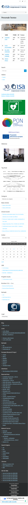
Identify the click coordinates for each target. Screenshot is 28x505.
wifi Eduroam (5, 436)
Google (4, 451)
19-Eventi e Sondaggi (7, 409)
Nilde (4, 467)
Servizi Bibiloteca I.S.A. (8, 465)
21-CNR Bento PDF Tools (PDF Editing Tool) (12, 412)
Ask (3, 447)
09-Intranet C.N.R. (6, 391)
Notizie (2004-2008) (6, 205)
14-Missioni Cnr (6, 400)
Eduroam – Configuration (9, 438)
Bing (4, 449)
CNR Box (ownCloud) (7, 432)
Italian (3, 79)
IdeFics (4, 356)
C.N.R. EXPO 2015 (7, 339)
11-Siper (4, 394)
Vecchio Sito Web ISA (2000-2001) (10, 475)
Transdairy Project (6, 365)
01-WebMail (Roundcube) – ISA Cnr (10, 376)
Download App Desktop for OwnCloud (12, 434)
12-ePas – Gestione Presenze (9, 396)
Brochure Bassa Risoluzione (8, 288)
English (4, 77)
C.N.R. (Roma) (5, 268)
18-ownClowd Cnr (6, 407)
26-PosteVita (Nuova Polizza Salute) (10, 421)
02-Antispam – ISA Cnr (8, 378)
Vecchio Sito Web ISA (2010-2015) (10, 480)
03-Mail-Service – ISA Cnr (8, 380)
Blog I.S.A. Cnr (6, 325)
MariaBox (5, 358)
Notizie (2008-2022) (6, 207)
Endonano (5, 361)
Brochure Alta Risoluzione (7, 285)
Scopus (4, 454)
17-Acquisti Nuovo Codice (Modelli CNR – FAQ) (13, 405)
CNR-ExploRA (6, 458)
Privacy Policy (5, 316)
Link (3, 294)
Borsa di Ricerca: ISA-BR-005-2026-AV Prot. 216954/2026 (14, 231)
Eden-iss (4, 363)
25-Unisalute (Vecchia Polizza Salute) (11, 419)
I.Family (4, 354)
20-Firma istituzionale (7, 410)
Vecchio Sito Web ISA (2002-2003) (10, 476)
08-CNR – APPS (6, 389)
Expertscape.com (5, 299)
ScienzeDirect (6, 456)
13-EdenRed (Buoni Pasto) (8, 398)
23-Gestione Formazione (8, 416)
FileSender (5, 430)
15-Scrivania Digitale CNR (8, 401)
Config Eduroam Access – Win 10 (11, 440)
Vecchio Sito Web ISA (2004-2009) (10, 478)
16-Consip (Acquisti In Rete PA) (9, 403)
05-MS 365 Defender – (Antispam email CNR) (12, 384)
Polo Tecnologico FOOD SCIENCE (10, 371)
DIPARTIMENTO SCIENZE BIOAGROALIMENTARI (12, 270)
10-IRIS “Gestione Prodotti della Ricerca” (11, 393)
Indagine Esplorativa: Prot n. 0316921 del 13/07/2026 (13, 223)
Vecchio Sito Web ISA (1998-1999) (10, 473)
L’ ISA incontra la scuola (7, 279)
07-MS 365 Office (6, 387)
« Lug (2, 261)
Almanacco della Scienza (8, 338)
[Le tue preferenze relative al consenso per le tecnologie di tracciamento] (25, 501)
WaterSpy (5, 360)
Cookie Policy (14, 488)
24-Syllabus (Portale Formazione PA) (11, 418)
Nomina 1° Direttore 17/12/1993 (7, 95)
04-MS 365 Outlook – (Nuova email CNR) (11, 382)
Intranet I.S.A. (6, 441)
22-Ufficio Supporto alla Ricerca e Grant (11, 414)
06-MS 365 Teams (6, 385)
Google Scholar (6, 453)
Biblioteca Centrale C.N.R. (8, 464)
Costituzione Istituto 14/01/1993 (7, 94)
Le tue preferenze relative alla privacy (15, 498)
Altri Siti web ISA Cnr (6, 297)
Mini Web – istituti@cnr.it (7, 272)
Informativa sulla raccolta (9, 502)
